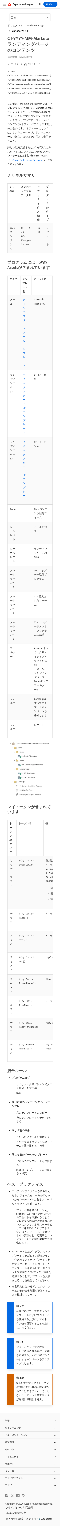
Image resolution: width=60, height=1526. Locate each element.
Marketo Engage (35, 25)
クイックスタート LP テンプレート (24, 403)
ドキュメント (15, 25)
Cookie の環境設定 (16, 1512)
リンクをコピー (34, 64)
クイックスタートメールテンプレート (24, 332)
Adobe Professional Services (27, 160)
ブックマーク (16, 64)
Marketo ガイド (20, 30)
